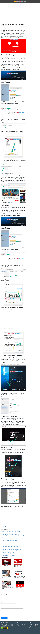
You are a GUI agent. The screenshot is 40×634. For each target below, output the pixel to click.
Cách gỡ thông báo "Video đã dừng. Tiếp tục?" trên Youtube (13, 550)
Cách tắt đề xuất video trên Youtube (8, 555)
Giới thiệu (23, 624)
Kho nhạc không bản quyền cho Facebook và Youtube (12, 532)
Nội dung (2, 607)
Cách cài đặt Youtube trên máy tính (8, 552)
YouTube (3, 28)
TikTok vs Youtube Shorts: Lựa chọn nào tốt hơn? (11, 531)
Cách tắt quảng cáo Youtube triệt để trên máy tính (11, 546)
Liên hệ (17, 624)
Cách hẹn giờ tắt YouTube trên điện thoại (9, 540)
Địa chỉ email (3, 602)
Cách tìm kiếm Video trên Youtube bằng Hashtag (11, 553)
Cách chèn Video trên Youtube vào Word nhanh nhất (11, 549)
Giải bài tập (36, 624)
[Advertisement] (13, 15)
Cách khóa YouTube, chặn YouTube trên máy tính (11, 534)
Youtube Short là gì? (5, 544)
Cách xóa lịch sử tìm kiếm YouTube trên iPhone (10, 538)
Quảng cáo (17, 625)
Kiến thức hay (37, 625)
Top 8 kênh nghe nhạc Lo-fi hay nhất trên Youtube (11, 547)
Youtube (4, 526)
